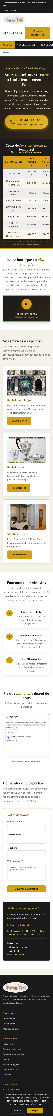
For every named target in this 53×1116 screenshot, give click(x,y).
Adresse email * (14, 834)
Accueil (7, 45)
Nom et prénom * (15, 821)
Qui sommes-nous (12, 1049)
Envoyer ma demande (26, 889)
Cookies (7, 1074)
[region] (26, 735)
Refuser (17, 1110)
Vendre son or (26, 45)
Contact (7, 1059)
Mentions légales (11, 1064)
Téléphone (12, 848)
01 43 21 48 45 (9, 10)
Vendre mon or (19, 420)
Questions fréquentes (13, 1054)
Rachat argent (19, 487)
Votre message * (15, 861)
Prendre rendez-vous (37, 32)
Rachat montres (20, 554)
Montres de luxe (11, 1028)
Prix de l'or (8, 1044)
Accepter (35, 1110)
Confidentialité (10, 1069)
